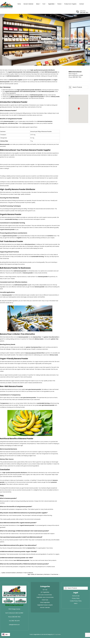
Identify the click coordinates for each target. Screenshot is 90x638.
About (37, 4)
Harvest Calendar (28, 4)
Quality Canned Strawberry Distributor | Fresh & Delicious (16, 573)
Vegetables (51, 4)
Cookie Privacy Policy (76, 601)
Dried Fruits (45, 600)
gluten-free (14, 96)
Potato (59, 4)
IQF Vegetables (45, 592)
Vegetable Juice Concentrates (45, 597)
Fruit (44, 4)
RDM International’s (30, 353)
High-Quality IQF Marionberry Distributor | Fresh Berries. (44, 574)
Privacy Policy (76, 598)
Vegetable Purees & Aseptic (45, 605)
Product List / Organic (70, 4)
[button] (79, 108)
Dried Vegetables (45, 602)
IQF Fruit (45, 589)
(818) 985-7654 (77, 77)
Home (19, 4)
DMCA (75, 603)
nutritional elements (27, 123)
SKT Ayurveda (57, 634)
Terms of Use (75, 596)
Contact (81, 4)
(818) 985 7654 (84, 12)
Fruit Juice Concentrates (45, 595)
